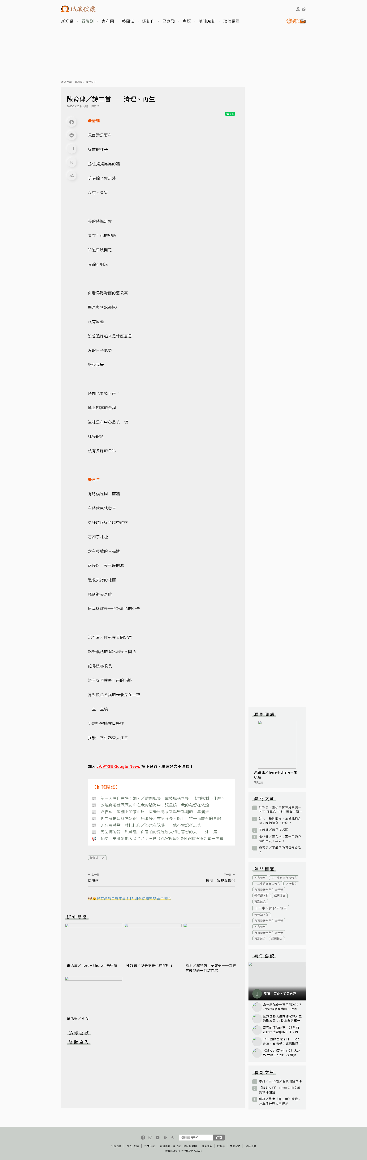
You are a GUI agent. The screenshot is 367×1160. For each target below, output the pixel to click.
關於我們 (235, 1146)
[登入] (298, 9)
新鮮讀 (67, 21)
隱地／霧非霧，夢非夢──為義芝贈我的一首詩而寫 (210, 968)
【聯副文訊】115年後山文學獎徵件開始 (279, 1090)
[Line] (71, 135)
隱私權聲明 (190, 1146)
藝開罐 (128, 21)
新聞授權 (149, 1146)
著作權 (177, 1146)
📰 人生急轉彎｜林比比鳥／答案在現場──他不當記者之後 (146, 825)
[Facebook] (71, 122)
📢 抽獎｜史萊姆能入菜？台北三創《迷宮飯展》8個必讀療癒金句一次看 (157, 838)
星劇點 (168, 21)
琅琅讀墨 (231, 21)
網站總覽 (250, 1146)
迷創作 (148, 21)
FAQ (129, 1146)
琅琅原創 (207, 21)
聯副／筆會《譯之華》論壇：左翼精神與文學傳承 (280, 1101)
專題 (187, 21)
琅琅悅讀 (66, 82)
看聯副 (87, 21)
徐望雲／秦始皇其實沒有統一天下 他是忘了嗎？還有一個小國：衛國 (280, 809)
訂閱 (219, 1137)
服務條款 (165, 1146)
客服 (137, 1146)
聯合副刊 (91, 82)
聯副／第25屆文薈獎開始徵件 (280, 1081)
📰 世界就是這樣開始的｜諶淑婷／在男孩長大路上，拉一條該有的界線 (156, 818)
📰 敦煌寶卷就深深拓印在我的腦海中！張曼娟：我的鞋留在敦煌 (150, 805)
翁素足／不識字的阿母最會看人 (280, 849)
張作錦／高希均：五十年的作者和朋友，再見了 (280, 838)
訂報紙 (221, 1146)
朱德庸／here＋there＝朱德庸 (92, 965)
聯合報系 (207, 1146)
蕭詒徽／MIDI (78, 1018)
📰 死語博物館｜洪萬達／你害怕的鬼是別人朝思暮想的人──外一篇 (154, 831)
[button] (71, 149)
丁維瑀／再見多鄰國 (273, 830)
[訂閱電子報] (294, 21)
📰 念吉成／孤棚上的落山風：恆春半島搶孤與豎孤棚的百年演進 (150, 811)
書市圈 (108, 21)
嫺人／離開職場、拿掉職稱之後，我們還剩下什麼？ (280, 820)
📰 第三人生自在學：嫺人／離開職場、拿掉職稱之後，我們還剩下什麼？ (158, 798)
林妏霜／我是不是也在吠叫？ (149, 965)
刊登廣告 (116, 1146)
